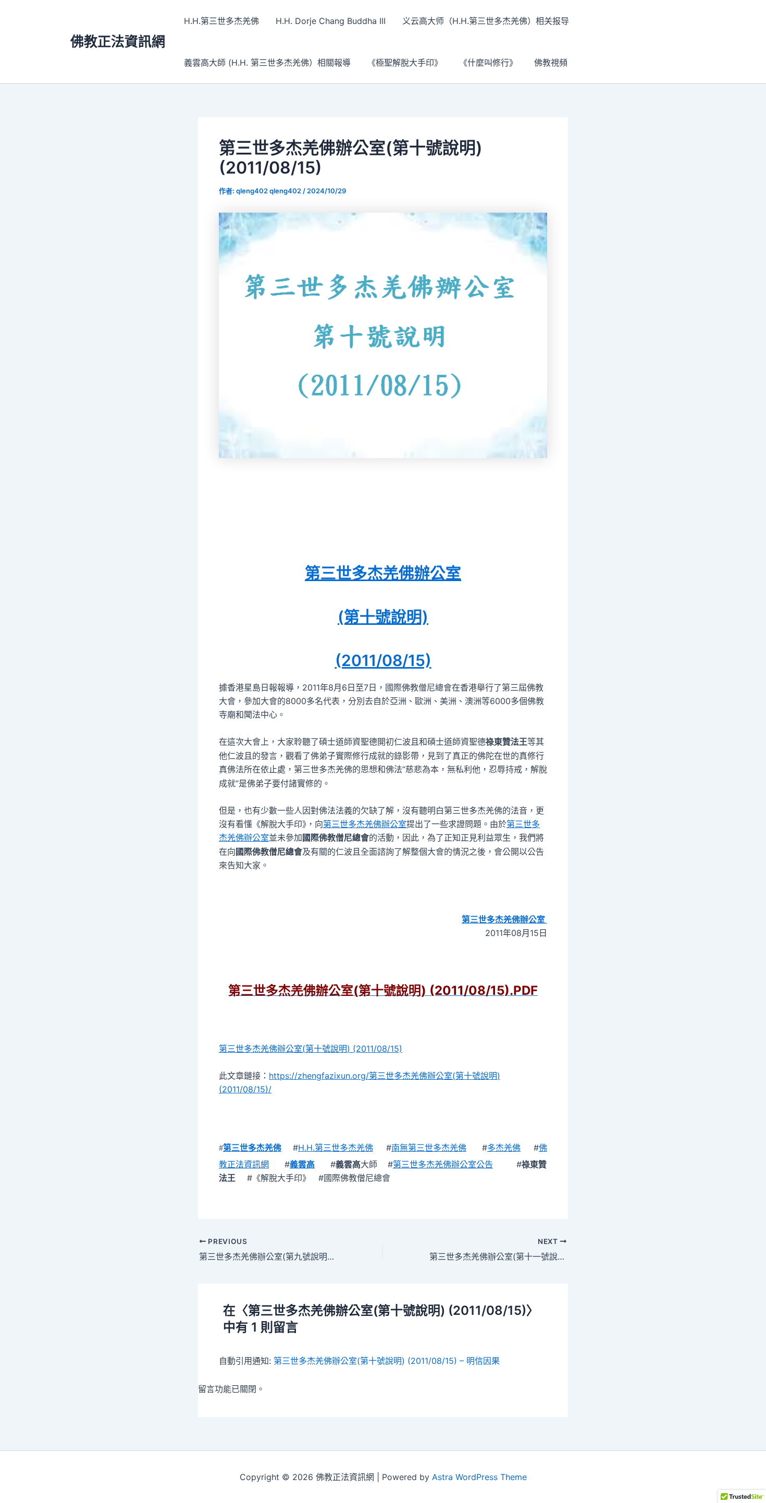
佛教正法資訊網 (117, 41)
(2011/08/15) (383, 660)
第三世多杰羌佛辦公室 (383, 572)
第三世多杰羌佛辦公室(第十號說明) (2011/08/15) (310, 1048)
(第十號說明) (383, 616)
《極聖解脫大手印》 (404, 62)
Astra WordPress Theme (479, 1477)
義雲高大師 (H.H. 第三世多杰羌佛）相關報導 (267, 62)
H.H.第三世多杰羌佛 (221, 21)
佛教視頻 (550, 62)
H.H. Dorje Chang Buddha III (331, 21)
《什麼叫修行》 (488, 62)
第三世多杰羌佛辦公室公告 (443, 1164)
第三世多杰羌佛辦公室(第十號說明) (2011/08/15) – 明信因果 (387, 1361)
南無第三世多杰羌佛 (428, 1147)
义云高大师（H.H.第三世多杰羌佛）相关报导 (485, 21)
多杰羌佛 (504, 1147)
